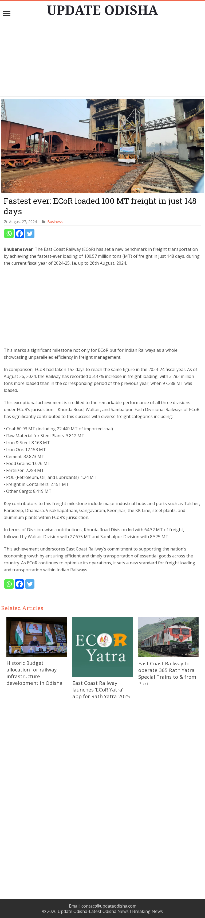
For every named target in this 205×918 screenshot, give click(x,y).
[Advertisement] (102, 59)
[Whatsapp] (9, 233)
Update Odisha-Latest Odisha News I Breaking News (110, 911)
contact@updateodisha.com (108, 906)
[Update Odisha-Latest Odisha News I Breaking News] (102, 8)
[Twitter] (29, 233)
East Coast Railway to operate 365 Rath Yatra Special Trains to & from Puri (167, 673)
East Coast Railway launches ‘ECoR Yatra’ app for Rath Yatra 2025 (101, 689)
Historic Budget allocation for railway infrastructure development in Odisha (34, 672)
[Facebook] (19, 233)
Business (55, 221)
